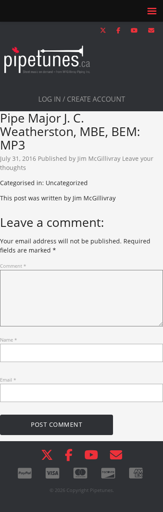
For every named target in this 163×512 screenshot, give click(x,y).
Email (8, 379)
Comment (13, 266)
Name (8, 339)
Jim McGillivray (98, 158)
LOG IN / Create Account (81, 99)
